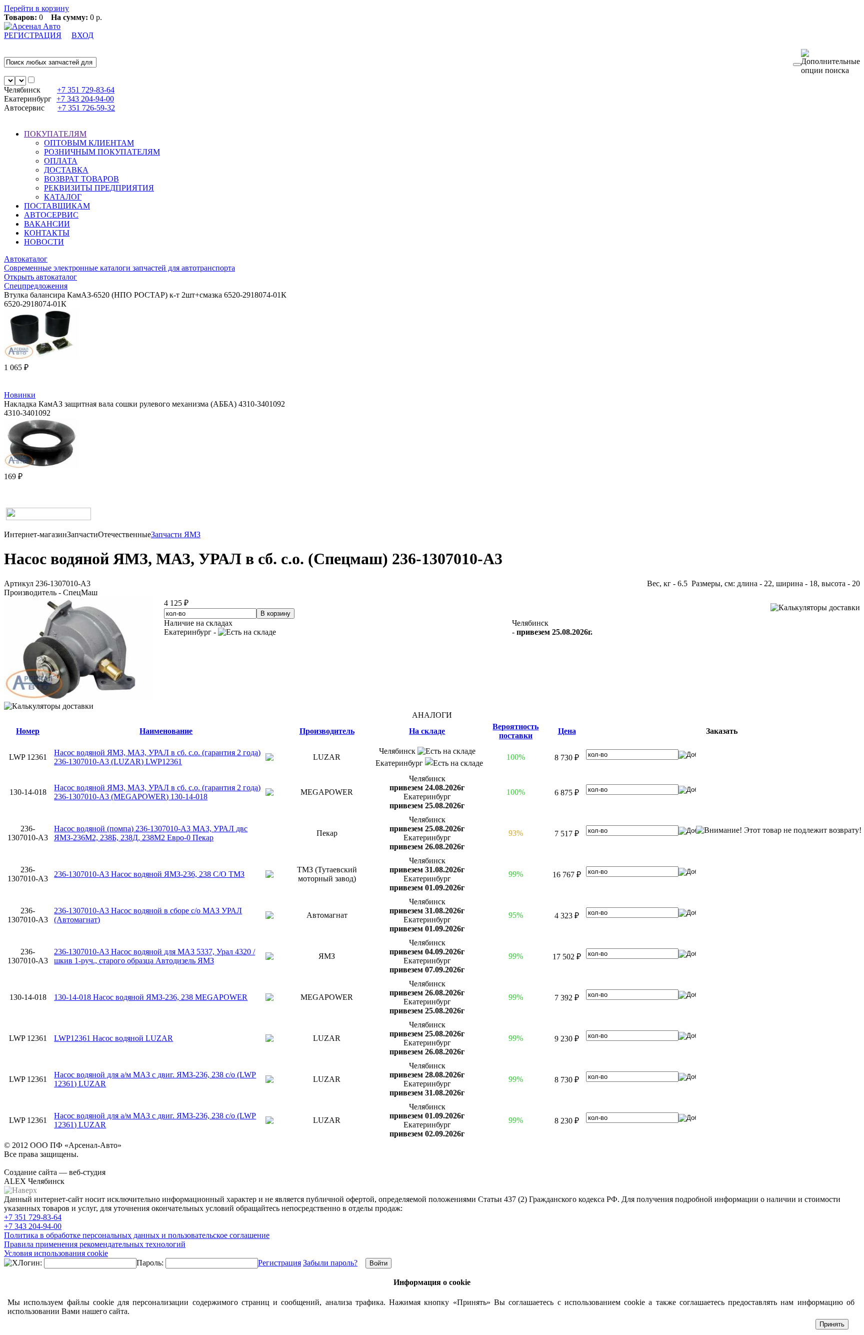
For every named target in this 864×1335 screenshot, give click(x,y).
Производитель (327, 731)
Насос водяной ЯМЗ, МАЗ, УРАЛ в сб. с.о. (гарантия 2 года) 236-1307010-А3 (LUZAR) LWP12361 (157, 757)
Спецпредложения (36, 286)
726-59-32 (86, 108)
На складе (427, 731)
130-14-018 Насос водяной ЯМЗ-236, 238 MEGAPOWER (151, 997)
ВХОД (83, 35)
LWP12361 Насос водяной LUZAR (113, 1038)
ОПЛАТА (61, 161)
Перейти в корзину (36, 8)
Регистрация (279, 1262)
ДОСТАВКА (66, 170)
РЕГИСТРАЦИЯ (33, 35)
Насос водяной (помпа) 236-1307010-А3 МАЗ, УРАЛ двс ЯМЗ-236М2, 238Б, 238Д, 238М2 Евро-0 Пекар (151, 833)
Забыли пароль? (330, 1262)
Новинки (20, 395)
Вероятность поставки (515, 731)
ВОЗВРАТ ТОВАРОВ (81, 179)
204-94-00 (85, 99)
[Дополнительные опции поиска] (830, 62)
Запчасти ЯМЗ (175, 534)
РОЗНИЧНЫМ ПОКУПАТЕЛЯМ (102, 152)
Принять (832, 1324)
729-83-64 (85, 90)
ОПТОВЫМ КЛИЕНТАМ (89, 143)
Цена (567, 731)
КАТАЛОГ (63, 197)
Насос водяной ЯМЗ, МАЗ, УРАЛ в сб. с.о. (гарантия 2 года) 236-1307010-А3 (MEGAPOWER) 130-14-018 (157, 792)
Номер (28, 731)
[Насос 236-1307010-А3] (79, 697)
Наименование (166, 731)
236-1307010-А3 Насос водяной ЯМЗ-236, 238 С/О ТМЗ (149, 874)
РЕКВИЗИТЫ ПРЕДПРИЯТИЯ (99, 188)
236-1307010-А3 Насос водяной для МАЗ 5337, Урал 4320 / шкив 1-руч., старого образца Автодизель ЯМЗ (154, 956)
